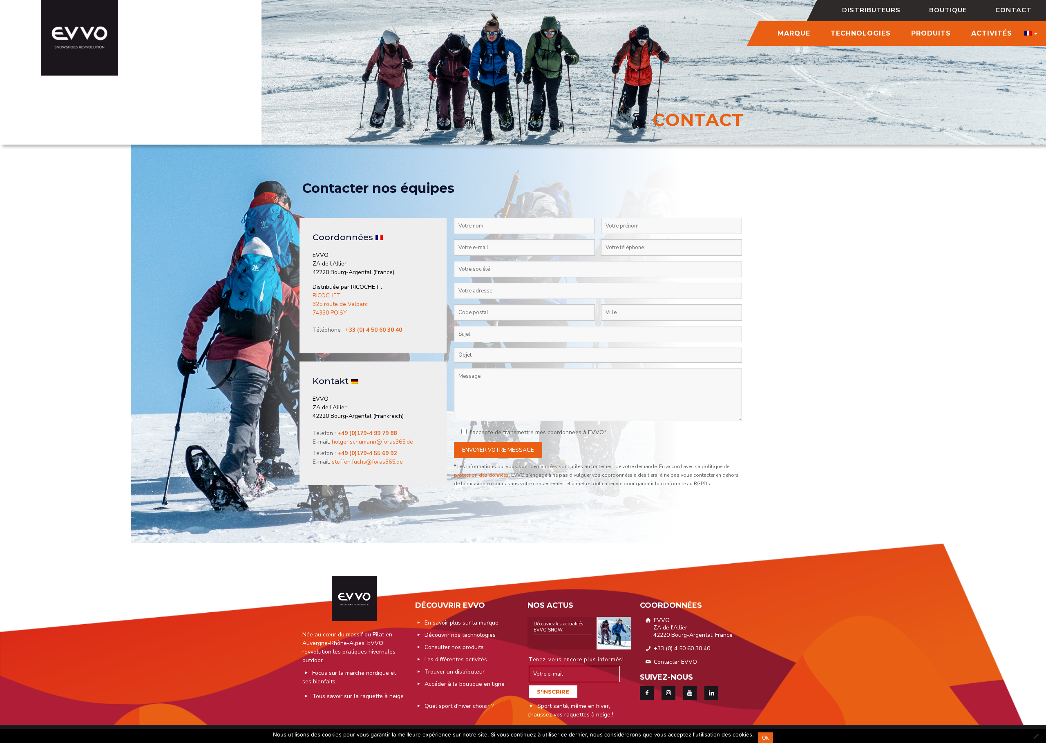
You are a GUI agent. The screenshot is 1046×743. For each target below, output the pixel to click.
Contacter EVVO (674, 662)
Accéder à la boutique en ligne (465, 684)
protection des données (481, 475)
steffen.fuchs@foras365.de (367, 462)
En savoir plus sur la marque (461, 623)
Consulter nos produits (454, 647)
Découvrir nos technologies (460, 635)
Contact (1013, 10)
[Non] (1036, 736)
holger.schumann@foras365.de (372, 442)
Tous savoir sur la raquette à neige (358, 696)
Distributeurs (871, 10)
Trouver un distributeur (455, 672)
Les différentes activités (456, 659)
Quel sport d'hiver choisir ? (459, 706)
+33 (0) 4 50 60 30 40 (681, 648)
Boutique (948, 10)
